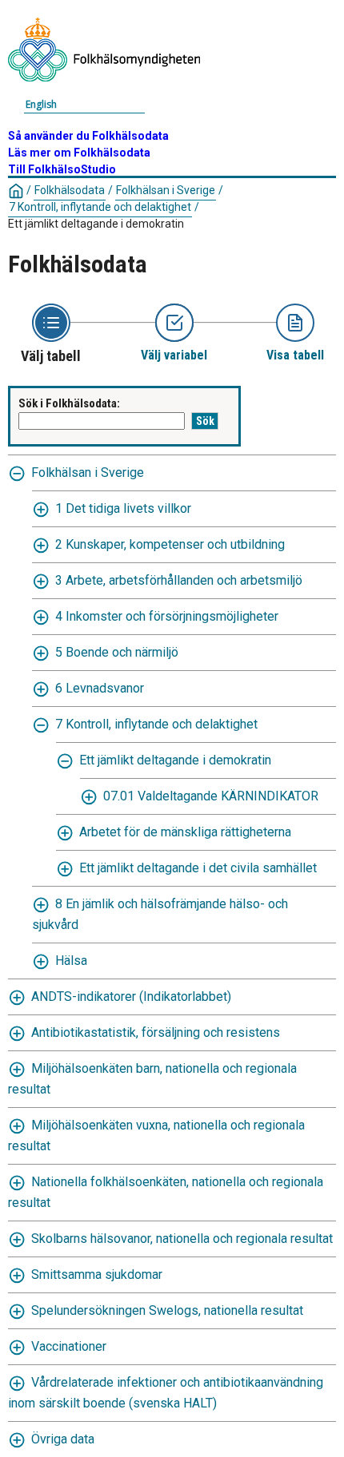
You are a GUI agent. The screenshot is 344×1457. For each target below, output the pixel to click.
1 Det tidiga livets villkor (123, 508)
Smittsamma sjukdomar (96, 1274)
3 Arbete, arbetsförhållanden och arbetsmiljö (178, 580)
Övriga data (62, 1439)
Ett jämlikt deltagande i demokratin (175, 760)
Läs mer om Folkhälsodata (79, 152)
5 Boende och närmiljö (116, 652)
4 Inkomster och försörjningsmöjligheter (166, 616)
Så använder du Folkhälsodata (88, 135)
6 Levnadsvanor (99, 688)
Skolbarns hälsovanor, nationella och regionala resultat (182, 1238)
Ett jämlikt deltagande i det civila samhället (198, 867)
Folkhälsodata (69, 190)
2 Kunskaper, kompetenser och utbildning (170, 544)
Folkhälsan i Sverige (165, 190)
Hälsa (71, 960)
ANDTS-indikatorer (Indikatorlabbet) (131, 996)
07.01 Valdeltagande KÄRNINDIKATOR (210, 796)
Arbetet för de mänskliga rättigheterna (185, 832)
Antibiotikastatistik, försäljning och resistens (155, 1032)
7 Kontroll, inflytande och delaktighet (100, 206)
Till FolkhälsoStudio (62, 169)
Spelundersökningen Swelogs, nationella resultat (167, 1310)
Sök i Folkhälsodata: (69, 403)
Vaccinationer (68, 1346)
